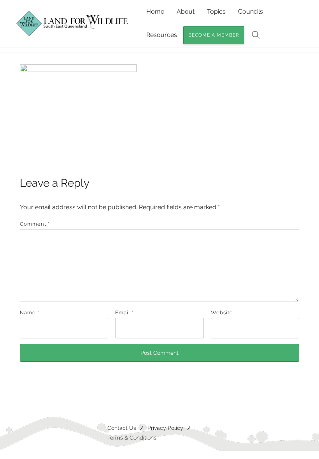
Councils (250, 11)
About (186, 11)
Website (222, 312)
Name (29, 312)
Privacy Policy (165, 427)
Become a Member (213, 35)
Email (124, 312)
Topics (216, 11)
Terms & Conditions (131, 437)
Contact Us (121, 427)
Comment (35, 224)
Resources (161, 35)
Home (155, 11)
